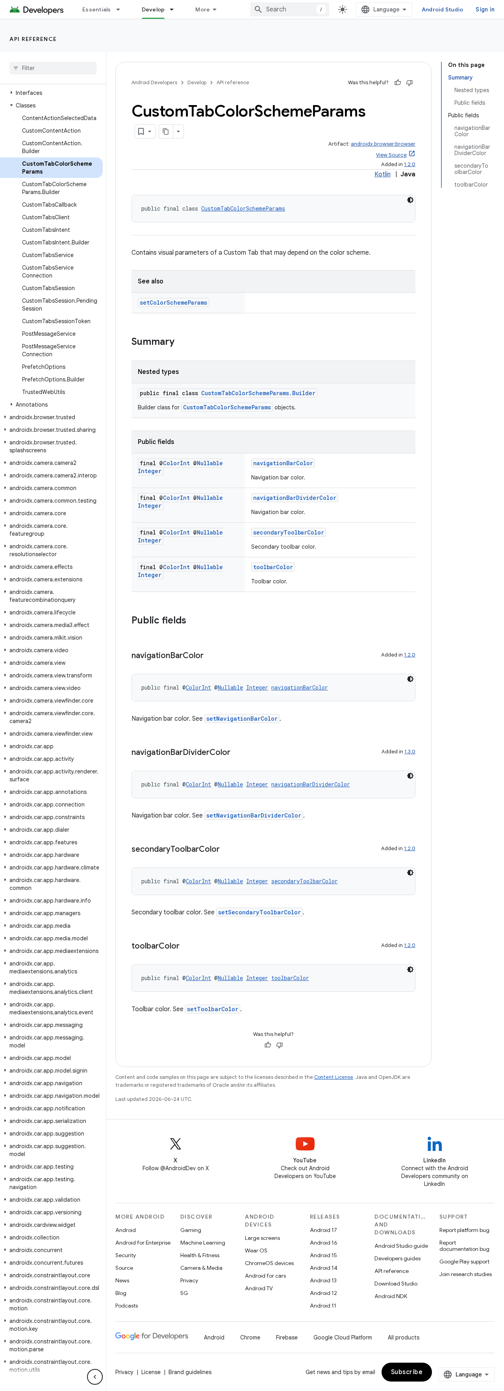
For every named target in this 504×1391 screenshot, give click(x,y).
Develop (153, 9)
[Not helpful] (409, 83)
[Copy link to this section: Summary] (182, 342)
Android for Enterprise (142, 1242)
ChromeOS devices (269, 1263)
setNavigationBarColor (242, 718)
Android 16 (323, 1242)
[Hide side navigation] (95, 1377)
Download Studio (395, 1283)
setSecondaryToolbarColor (259, 912)
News (122, 1280)
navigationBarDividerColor (294, 497)
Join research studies (465, 1274)
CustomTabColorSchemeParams (243, 208)
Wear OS (256, 1250)
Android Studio (442, 9)
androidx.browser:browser (383, 144)
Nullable (210, 463)
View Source (391, 155)
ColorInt (176, 463)
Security (125, 1255)
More (202, 9)
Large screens (262, 1237)
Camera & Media (201, 1267)
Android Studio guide (401, 1245)
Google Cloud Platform (342, 1337)
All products (403, 1337)
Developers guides (397, 1258)
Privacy (189, 1280)
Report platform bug (464, 1230)
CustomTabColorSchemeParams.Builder (258, 393)
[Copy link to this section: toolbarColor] (187, 946)
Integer (149, 471)
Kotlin (382, 174)
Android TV (259, 1288)
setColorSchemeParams (173, 302)
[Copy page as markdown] (166, 131)
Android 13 (323, 1280)
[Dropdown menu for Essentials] (121, 9)
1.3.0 (409, 751)
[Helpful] (398, 83)
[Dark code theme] (410, 200)
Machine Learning (202, 1242)
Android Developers (154, 82)
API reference (33, 39)
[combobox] (289, 9)
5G (184, 1293)
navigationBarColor (283, 463)
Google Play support (464, 1261)
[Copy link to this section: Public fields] (194, 621)
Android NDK (390, 1296)
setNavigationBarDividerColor (253, 815)
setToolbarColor (212, 1009)
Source (124, 1267)
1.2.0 (409, 164)
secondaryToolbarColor (288, 532)
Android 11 (323, 1305)
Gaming (190, 1230)
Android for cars (265, 1275)
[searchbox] (52, 68)
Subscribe (407, 1372)
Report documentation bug (464, 1245)
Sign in (485, 9)
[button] (51, 93)
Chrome (250, 1337)
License (151, 1372)
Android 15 (323, 1255)
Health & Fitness (199, 1255)
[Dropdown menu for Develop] (175, 9)
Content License (333, 1077)
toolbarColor (273, 567)
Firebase (287, 1337)
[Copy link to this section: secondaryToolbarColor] (227, 850)
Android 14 (323, 1267)
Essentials (96, 9)
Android (125, 1230)
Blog (120, 1293)
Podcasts (126, 1305)
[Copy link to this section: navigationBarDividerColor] (238, 753)
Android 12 (323, 1293)
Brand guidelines (190, 1372)
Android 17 (323, 1230)
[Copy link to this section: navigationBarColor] (211, 656)
